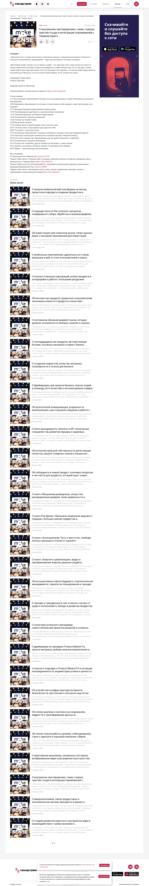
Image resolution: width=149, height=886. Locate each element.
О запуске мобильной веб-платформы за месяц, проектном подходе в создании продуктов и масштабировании (59, 192)
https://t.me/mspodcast (56, 91)
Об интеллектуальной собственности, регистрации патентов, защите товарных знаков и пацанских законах (61, 453)
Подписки (105, 4)
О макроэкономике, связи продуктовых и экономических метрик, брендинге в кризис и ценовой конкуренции (58, 802)
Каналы (117, 4)
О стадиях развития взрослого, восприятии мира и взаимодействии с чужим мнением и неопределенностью (61, 823)
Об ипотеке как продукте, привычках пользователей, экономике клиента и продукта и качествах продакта (62, 301)
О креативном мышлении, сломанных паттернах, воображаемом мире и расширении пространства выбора (60, 758)
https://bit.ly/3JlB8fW (38, 167)
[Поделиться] (52, 41)
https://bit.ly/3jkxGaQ (51, 172)
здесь (48, 881)
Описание (14, 54)
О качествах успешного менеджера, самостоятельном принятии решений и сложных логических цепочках (60, 628)
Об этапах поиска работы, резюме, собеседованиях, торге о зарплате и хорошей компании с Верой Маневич (61, 736)
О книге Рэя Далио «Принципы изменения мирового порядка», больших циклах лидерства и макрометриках (62, 519)
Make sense (22, 16)
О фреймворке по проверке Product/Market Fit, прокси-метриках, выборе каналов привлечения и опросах (60, 649)
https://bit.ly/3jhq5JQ (44, 162)
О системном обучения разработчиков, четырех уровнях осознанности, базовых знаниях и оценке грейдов (60, 323)
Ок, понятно (104, 876)
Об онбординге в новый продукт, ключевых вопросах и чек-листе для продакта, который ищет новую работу (62, 475)
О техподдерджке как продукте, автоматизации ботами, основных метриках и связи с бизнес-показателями (59, 344)
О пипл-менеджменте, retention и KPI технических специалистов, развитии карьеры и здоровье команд (60, 432)
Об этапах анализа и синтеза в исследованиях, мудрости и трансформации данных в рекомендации (59, 715)
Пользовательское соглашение (129, 884)
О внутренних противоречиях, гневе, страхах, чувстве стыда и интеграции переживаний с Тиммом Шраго (57, 780)
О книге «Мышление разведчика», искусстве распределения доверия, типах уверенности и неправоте (58, 497)
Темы (128, 4)
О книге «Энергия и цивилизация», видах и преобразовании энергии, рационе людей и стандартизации (57, 562)
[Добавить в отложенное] (47, 41)
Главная (94, 4)
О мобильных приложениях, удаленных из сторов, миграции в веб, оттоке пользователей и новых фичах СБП (60, 257)
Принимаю (104, 865)
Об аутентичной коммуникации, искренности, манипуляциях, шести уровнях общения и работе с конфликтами (61, 410)
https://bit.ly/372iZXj (41, 156)
